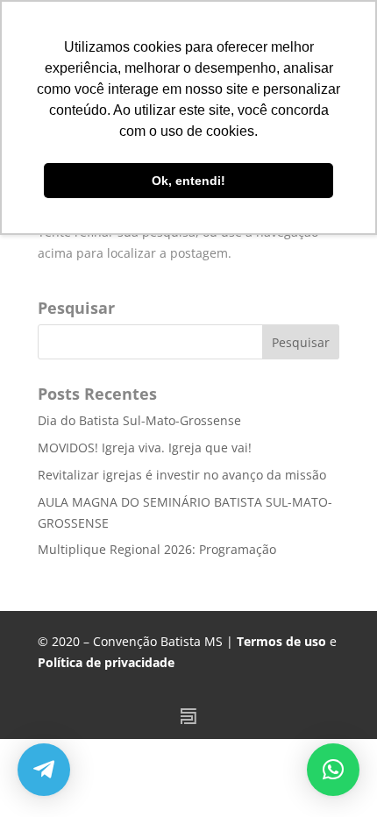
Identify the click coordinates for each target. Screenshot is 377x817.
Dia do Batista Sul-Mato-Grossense (139, 420)
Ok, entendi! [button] (188, 181)
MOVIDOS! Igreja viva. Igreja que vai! (145, 447)
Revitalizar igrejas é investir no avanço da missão (182, 474)
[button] (333, 769)
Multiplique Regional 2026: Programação (157, 549)
